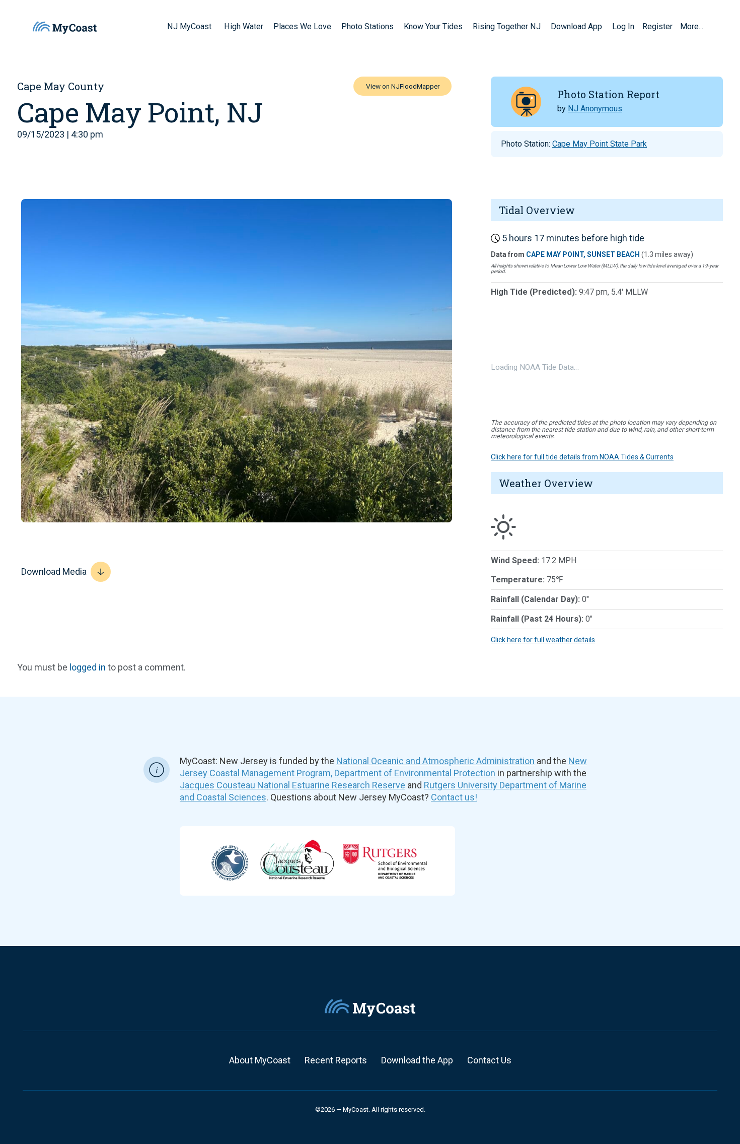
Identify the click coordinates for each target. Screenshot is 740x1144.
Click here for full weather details (543, 640)
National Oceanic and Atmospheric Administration (435, 761)
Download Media (54, 571)
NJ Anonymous (595, 108)
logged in (87, 667)
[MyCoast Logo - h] (65, 27)
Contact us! (454, 797)
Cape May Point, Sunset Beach (583, 254)
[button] (214, 26)
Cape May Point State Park (599, 144)
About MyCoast (259, 1060)
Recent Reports (336, 1060)
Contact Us (489, 1060)
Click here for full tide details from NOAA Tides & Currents (582, 457)
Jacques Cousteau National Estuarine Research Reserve (292, 785)
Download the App (417, 1060)
